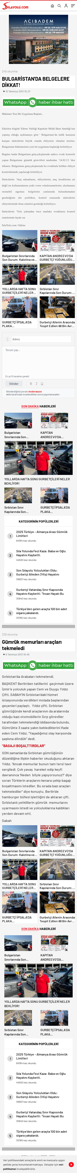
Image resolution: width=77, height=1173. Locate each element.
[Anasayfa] (52, 6)
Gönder (14, 383)
